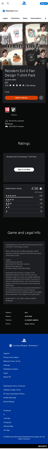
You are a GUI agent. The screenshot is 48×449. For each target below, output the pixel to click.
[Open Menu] (2, 3)
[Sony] (42, 448)
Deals (25, 18)
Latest (5, 18)
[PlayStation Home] (24, 3)
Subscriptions (36, 18)
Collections (15, 18)
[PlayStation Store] (11, 11)
